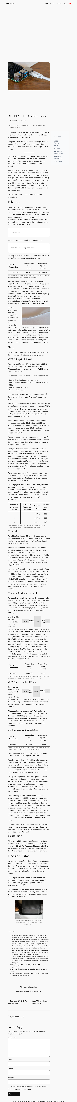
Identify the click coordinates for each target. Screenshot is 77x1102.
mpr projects (11, 3)
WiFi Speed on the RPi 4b (58, 157)
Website (11, 1078)
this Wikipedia (42, 969)
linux (31, 991)
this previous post (25, 952)
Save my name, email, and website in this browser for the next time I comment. (29, 1088)
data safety (19, 991)
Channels (57, 148)
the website (40, 603)
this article (31, 299)
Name (11, 1060)
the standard (35, 487)
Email (10, 1069)
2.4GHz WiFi (58, 161)
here (27, 147)
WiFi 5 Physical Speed (56, 143)
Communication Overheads (58, 152)
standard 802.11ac (41, 366)
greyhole (26, 991)
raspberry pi (37, 991)
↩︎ (41, 954)
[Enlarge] (47, 309)
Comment (12, 1038)
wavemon (39, 571)
